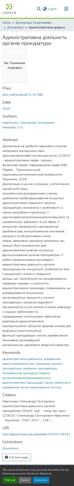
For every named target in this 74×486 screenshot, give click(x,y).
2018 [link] (6, 109)
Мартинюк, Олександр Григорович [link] (28, 123)
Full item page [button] (18, 457)
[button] (9, 9)
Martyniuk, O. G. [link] (12, 127)
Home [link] (6, 23)
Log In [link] (52, 9)
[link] (37, 94)
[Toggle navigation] (66, 9)
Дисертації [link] (15, 27)
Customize (41, 480)
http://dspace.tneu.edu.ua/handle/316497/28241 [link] (36, 434)
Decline (25, 480)
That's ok (10, 480)
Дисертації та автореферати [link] (35, 23)
